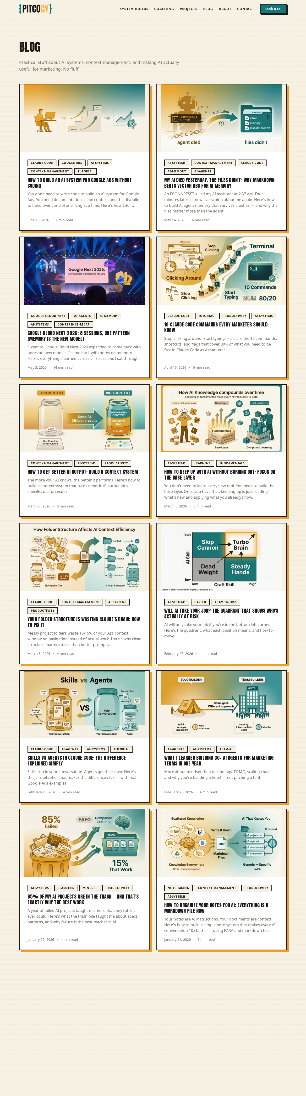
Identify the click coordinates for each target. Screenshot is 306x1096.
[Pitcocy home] (35, 9)
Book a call (273, 8)
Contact (245, 8)
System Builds (134, 8)
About (225, 8)
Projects (188, 8)
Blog (208, 8)
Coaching (164, 8)
